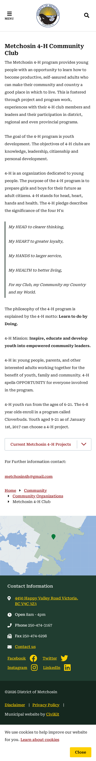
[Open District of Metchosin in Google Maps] (48, 545)
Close (80, 752)
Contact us (25, 646)
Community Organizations (38, 496)
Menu (9, 18)
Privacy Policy (45, 705)
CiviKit (52, 714)
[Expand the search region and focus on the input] (86, 15)
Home (10, 490)
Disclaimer (15, 705)
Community (35, 490)
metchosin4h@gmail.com (29, 476)
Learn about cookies (40, 739)
